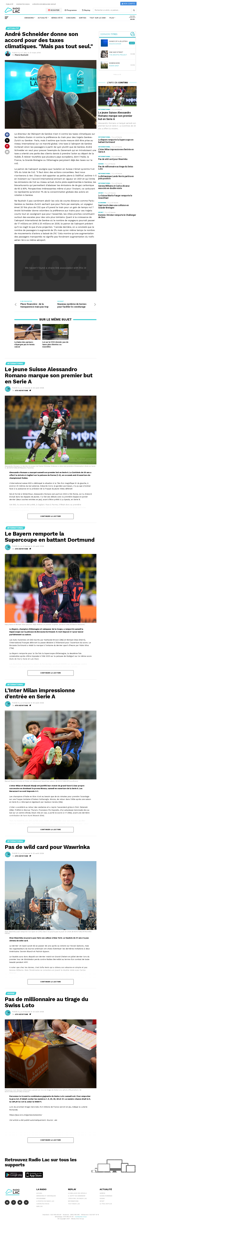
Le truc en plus (106, 1204)
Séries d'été (57, 18)
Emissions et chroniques (46, 1196)
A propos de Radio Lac (45, 1201)
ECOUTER (54, 10)
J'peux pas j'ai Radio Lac (77, 1198)
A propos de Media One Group (44, 4)
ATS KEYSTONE (21, 390)
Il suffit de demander (76, 1196)
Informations (73, 1201)
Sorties (82, 18)
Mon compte (129, 4)
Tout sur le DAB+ (98, 18)
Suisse (102, 1198)
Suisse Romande (106, 1196)
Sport (102, 1201)
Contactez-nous (23, 4)
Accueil (39, 1193)
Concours (70, 18)
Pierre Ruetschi (21, 55)
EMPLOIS (39, 1206)
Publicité (9, 4)
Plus (111, 18)
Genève (102, 1193)
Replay (87, 10)
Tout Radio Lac (74, 1204)
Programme (71, 10)
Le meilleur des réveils (77, 1193)
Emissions (29, 18)
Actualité (42, 18)
